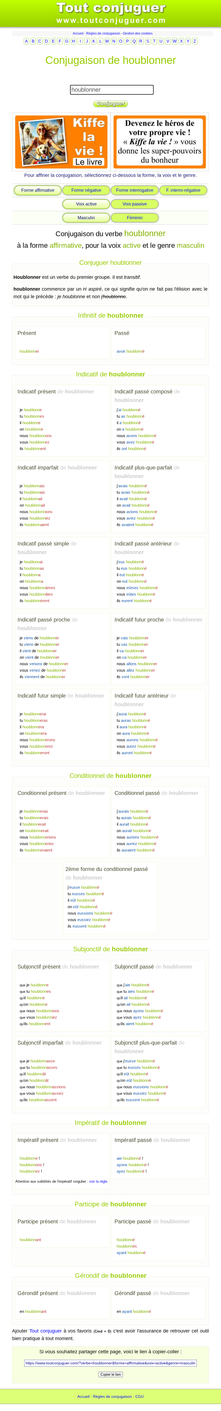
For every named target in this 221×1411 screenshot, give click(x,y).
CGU (139, 1396)
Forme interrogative (134, 190)
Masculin (86, 217)
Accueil (78, 33)
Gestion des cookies (138, 33)
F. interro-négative (183, 190)
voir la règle (98, 1181)
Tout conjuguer (45, 1331)
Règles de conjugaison (103, 33)
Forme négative (86, 190)
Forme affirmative (37, 190)
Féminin (135, 217)
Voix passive (135, 204)
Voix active (86, 204)
